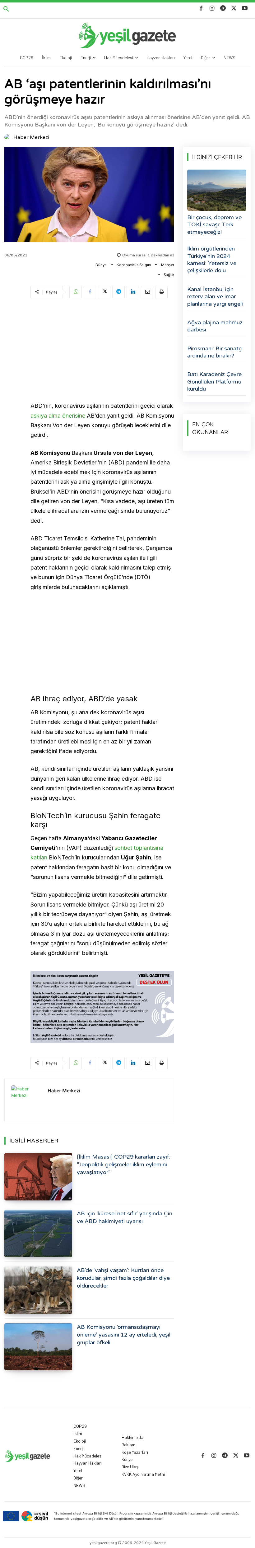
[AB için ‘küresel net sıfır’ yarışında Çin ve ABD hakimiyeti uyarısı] (38, 1233)
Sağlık (169, 275)
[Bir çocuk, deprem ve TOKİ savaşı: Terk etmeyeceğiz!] (216, 190)
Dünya (101, 265)
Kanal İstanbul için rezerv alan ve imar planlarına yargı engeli (215, 296)
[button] (6, 9)
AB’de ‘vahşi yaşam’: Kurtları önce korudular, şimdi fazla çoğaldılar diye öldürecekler (123, 1278)
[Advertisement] (102, 351)
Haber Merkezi (31, 137)
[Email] (147, 292)
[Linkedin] (133, 292)
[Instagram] (212, 8)
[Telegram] (223, 8)
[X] (234, 8)
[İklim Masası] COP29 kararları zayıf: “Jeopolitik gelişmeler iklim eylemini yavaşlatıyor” (123, 1164)
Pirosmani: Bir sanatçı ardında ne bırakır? (215, 352)
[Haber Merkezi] (8, 137)
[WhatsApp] (75, 292)
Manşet (167, 265)
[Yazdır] (161, 292)
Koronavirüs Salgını (134, 265)
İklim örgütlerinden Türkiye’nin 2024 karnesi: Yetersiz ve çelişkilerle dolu (211, 259)
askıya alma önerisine (57, 415)
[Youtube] (245, 8)
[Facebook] (201, 8)
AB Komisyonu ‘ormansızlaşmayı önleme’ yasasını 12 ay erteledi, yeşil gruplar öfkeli (123, 1335)
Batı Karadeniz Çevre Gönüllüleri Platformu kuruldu (214, 381)
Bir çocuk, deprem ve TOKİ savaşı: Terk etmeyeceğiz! (214, 224)
